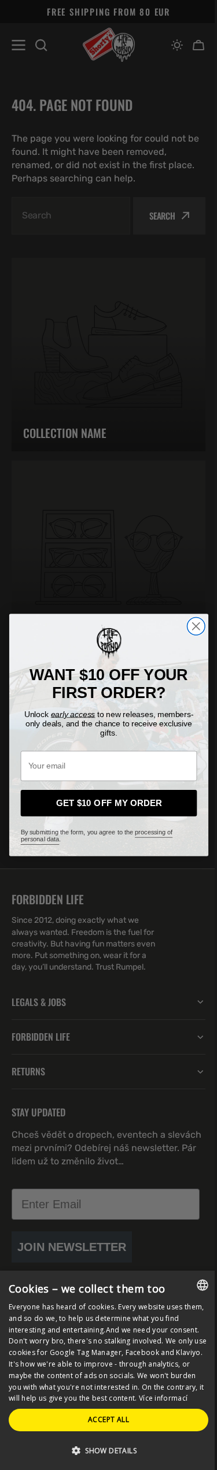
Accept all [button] (104, 1419)
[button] (104, 1450)
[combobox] (194, 1273)
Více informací (92, 1398)
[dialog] (104, 1364)
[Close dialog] (191, 626)
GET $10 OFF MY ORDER (104, 803)
